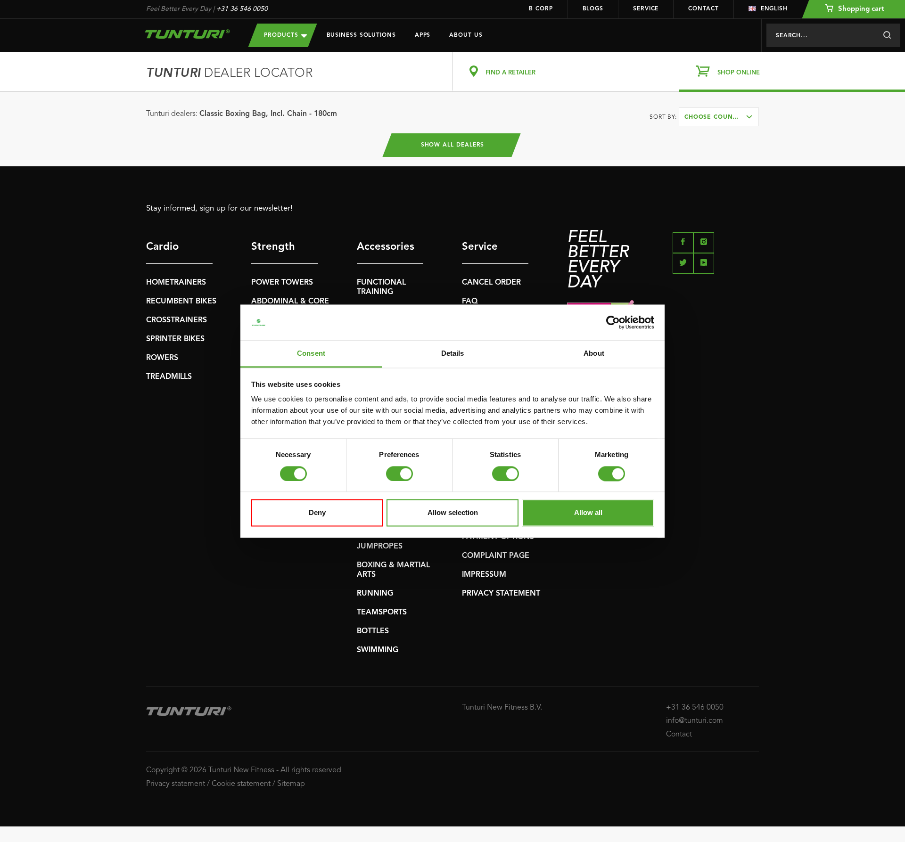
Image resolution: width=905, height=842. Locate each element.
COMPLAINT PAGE (495, 556)
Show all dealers (453, 145)
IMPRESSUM (484, 575)
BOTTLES (373, 631)
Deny (317, 513)
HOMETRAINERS (176, 282)
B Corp (540, 9)
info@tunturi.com (694, 721)
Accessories (385, 247)
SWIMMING (377, 650)
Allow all (588, 513)
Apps (423, 35)
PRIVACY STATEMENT (501, 593)
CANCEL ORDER (491, 282)
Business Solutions (361, 35)
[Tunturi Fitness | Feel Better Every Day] (187, 34)
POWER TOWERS (282, 282)
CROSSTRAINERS (176, 320)
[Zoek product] (886, 35)
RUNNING (375, 593)
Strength (273, 247)
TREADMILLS (169, 377)
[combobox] (719, 116)
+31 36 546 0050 (242, 9)
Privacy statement (175, 784)
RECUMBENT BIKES (181, 301)
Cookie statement (241, 784)
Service (645, 9)
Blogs (593, 9)
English (774, 9)
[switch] (399, 473)
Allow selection (453, 513)
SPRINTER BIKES (175, 339)
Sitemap (291, 784)
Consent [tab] (311, 354)
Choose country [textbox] (714, 117)
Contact (703, 9)
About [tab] (594, 354)
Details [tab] (452, 354)
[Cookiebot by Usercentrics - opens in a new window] (613, 322)
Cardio (162, 247)
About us (465, 35)
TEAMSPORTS (382, 612)
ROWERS (162, 358)
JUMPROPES (380, 546)
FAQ (470, 301)
